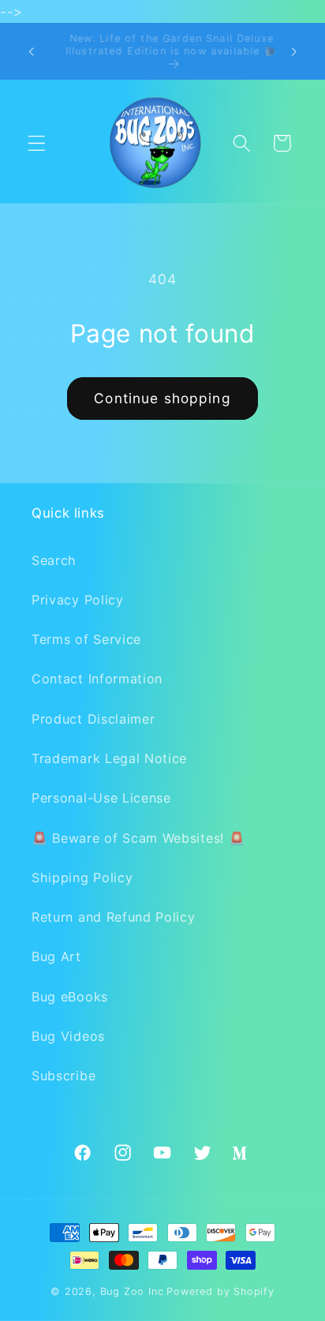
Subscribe (63, 1075)
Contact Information (97, 679)
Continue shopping (162, 398)
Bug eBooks (70, 997)
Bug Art (56, 956)
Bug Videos (68, 1036)
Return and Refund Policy (114, 917)
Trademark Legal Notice (109, 758)
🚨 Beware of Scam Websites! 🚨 (138, 838)
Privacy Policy (78, 600)
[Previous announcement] (30, 51)
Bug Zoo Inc (132, 1291)
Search (54, 560)
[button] (37, 143)
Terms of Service (86, 639)
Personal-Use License (101, 798)
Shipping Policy (82, 877)
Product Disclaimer (93, 719)
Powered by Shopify (220, 1291)
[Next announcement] (294, 51)
